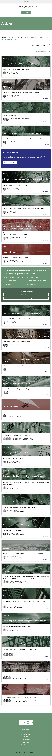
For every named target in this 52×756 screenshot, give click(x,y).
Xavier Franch (33, 677)
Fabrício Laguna (14, 260)
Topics (27, 12)
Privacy (25, 752)
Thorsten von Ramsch (15, 629)
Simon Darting (23, 581)
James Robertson (25, 118)
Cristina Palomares (21, 677)
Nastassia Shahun (14, 461)
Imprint (21, 752)
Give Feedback (26, 742)
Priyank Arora (14, 510)
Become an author (26, 747)
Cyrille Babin (13, 141)
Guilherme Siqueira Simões (19, 392)
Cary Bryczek (23, 237)
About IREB (26, 732)
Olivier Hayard (31, 438)
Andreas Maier (17, 581)
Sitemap (16, 752)
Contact (26, 736)
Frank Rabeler (14, 415)
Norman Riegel (29, 700)
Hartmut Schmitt (43, 653)
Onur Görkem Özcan (26, 344)
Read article (45, 75)
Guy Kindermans (14, 72)
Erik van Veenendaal (15, 95)
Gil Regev (19, 438)
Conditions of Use (33, 752)
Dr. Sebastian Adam (21, 700)
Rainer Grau (13, 211)
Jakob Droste (37, 653)
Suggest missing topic (10, 162)
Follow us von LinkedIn (25, 294)
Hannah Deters (31, 653)
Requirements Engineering (26, 6)
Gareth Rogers (14, 606)
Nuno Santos (13, 321)
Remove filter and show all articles (44, 51)
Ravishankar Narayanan (16, 368)
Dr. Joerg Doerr (35, 700)
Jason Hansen (14, 487)
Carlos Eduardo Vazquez (30, 392)
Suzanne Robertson (18, 118)
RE (26, 1)
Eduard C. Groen (24, 653)
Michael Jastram (17, 237)
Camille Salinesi (14, 533)
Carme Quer (28, 677)
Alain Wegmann (25, 438)
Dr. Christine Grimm (18, 344)
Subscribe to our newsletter (25, 298)
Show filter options (35, 45)
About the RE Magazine (26, 734)
